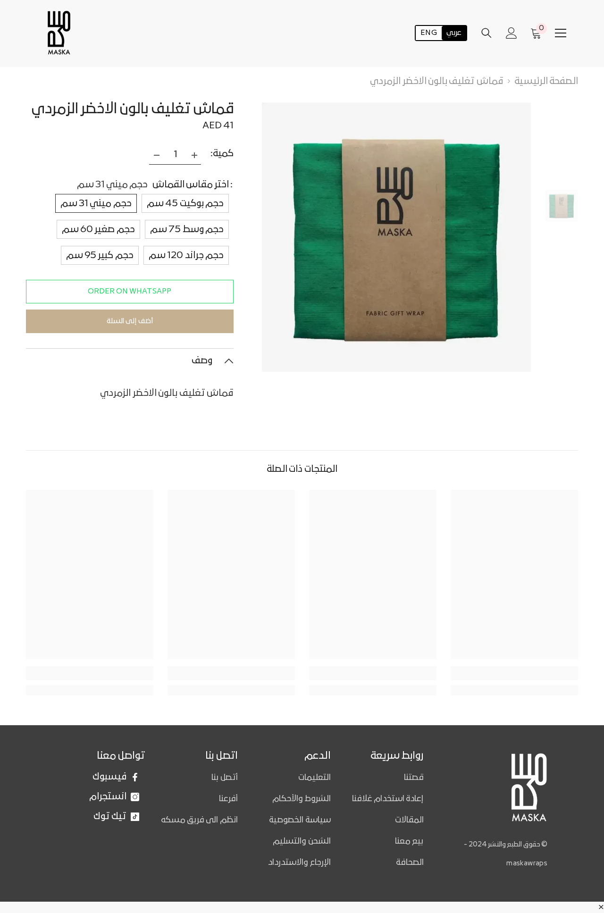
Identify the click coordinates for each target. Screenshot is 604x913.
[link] (89, 673)
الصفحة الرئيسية (546, 81)
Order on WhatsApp (129, 291)
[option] (396, 237)
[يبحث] (486, 32)
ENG (428, 33)
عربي (453, 33)
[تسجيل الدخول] (511, 33)
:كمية (222, 154)
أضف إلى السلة (130, 321)
